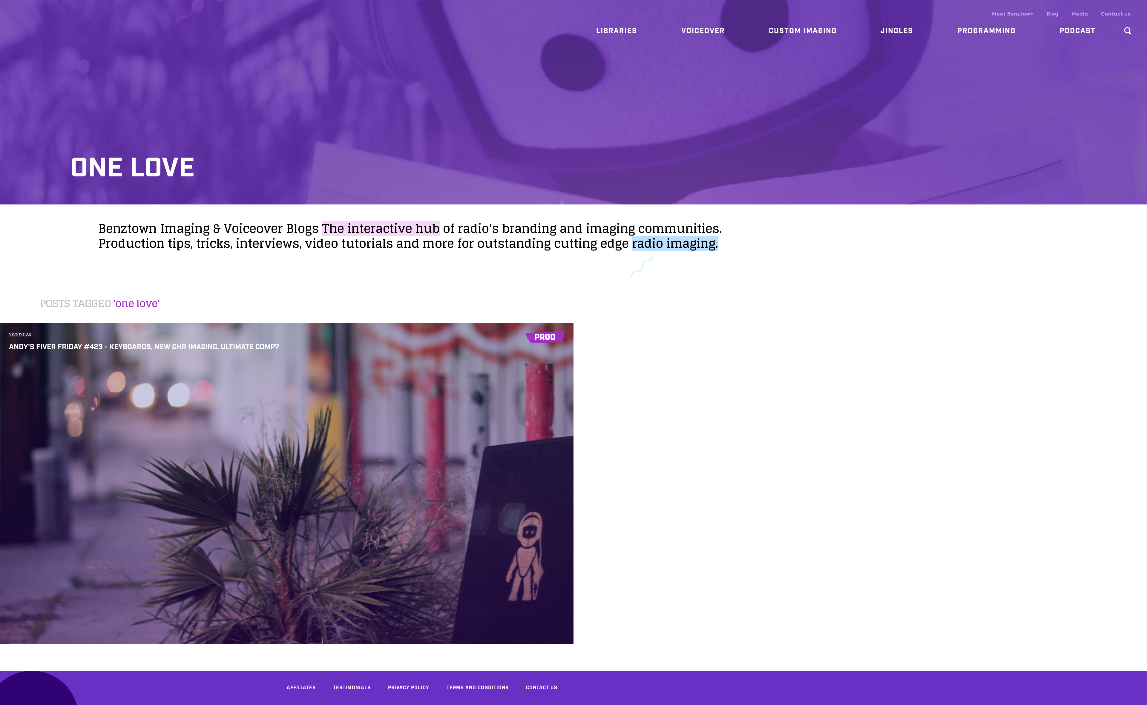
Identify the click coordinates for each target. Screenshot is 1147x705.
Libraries (616, 31)
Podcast (1077, 31)
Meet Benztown (1013, 13)
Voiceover (703, 31)
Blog (1053, 13)
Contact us (1116, 13)
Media (1079, 13)
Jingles (897, 31)
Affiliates (301, 688)
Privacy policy (408, 688)
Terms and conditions (478, 688)
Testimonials (352, 688)
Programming (986, 31)
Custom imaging (803, 31)
